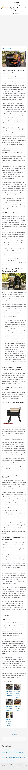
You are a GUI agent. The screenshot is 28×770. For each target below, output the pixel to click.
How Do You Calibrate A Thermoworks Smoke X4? (13, 757)
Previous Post (14, 731)
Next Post (14, 734)
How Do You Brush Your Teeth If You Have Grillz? (13, 750)
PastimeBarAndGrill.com (14, 767)
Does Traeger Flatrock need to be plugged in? (9, 693)
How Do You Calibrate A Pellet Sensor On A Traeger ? (14, 755)
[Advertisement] (14, 30)
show (8, 148)
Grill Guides (4, 76)
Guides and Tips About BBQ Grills (16, 7)
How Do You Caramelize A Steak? (9, 760)
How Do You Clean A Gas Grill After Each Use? (12, 752)
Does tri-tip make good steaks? (17, 708)
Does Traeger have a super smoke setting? (9, 708)
